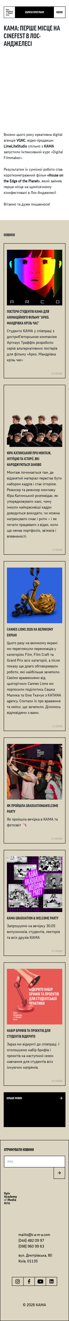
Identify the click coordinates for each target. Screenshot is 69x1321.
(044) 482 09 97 (31, 1240)
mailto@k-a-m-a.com (34, 1235)
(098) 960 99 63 (31, 1246)
